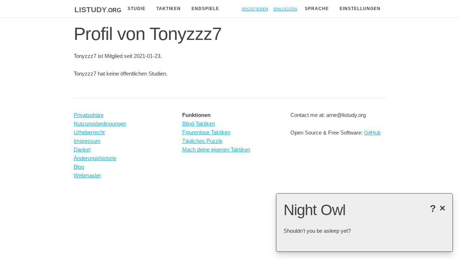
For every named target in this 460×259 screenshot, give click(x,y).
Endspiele (205, 8)
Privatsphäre (89, 115)
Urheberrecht (89, 132)
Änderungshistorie (95, 158)
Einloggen (285, 8)
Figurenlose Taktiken (206, 132)
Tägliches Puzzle (202, 141)
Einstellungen (360, 8)
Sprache (317, 8)
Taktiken (168, 8)
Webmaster (87, 175)
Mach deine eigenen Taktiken (216, 149)
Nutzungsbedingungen (100, 124)
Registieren (255, 8)
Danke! (82, 149)
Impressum (87, 141)
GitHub (372, 133)
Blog (79, 167)
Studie (137, 8)
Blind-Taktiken (198, 124)
